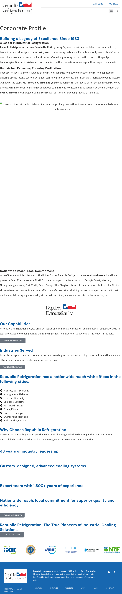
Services (38, 588)
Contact (114, 4)
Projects (69, 588)
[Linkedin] (109, 572)
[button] (118, 11)
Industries (53, 588)
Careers (98, 4)
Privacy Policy (8, 591)
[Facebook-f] (115, 572)
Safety (83, 588)
